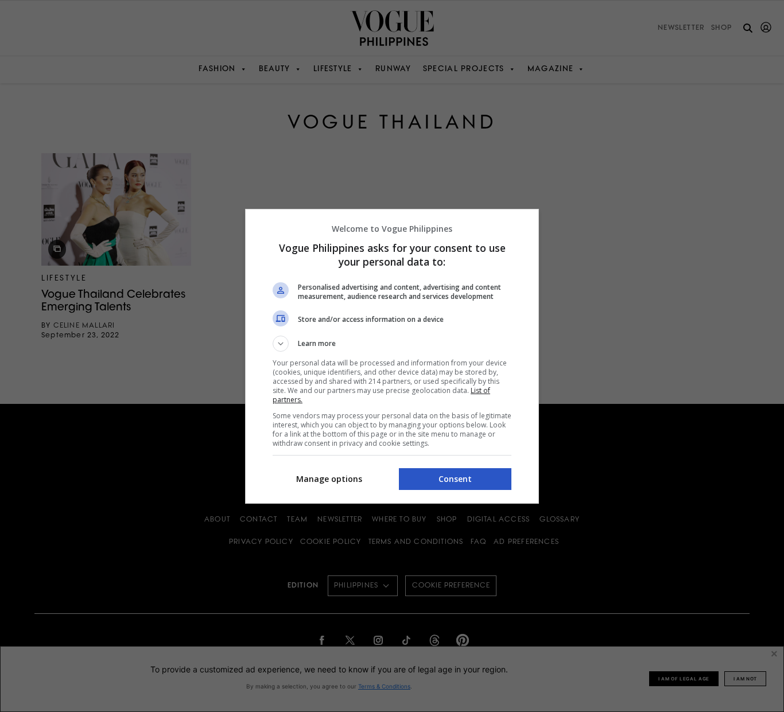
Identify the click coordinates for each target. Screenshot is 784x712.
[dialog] (392, 356)
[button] (392, 344)
